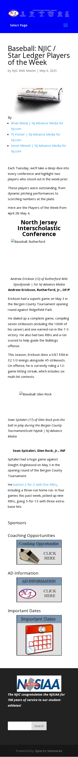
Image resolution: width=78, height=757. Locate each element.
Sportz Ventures (48, 751)
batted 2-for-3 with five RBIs (35, 484)
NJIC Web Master (24, 71)
